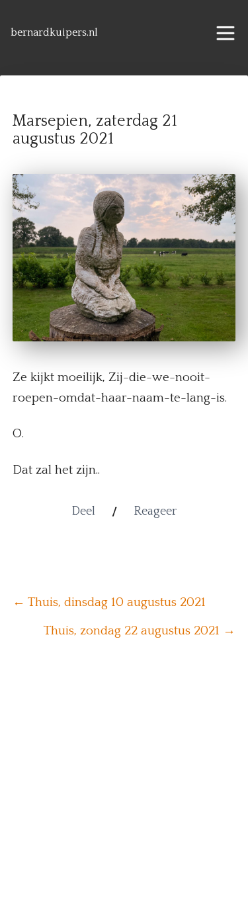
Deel (83, 511)
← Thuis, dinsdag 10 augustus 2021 (109, 602)
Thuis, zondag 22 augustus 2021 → (139, 631)
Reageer (155, 511)
